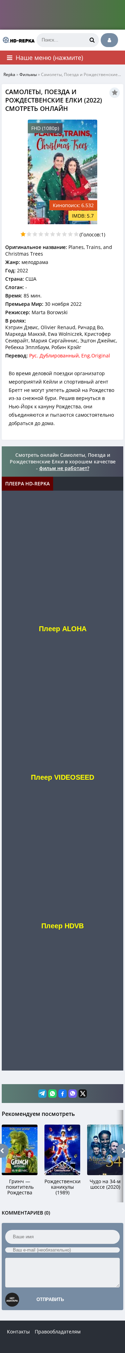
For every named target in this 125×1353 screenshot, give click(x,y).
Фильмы (28, 74)
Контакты (18, 1331)
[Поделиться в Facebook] (62, 1093)
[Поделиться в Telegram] (42, 1093)
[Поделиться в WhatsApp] (52, 1093)
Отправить (50, 1299)
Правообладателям (58, 1331)
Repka (9, 74)
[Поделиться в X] (82, 1093)
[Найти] (92, 40)
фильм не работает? (64, 468)
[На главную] (17, 40)
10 (76, 234)
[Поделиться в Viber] (72, 1093)
